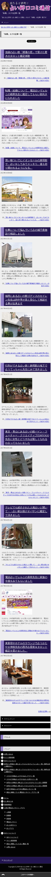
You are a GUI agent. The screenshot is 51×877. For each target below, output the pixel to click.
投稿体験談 (8, 804)
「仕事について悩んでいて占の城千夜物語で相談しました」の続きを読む (26, 284)
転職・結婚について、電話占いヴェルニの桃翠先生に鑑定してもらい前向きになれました (26, 94)
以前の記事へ (43, 711)
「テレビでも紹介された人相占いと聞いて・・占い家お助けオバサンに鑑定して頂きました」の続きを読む (26, 566)
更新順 (8, 819)
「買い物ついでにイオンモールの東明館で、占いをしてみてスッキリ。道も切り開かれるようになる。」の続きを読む (26, 218)
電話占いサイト (11, 822)
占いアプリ (10, 828)
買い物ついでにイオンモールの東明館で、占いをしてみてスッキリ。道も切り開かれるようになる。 (26, 164)
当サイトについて (10, 761)
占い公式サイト (11, 825)
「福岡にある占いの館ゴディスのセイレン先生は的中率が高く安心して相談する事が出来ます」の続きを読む (26, 354)
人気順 (8, 812)
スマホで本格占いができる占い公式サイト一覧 (22, 779)
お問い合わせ (8, 754)
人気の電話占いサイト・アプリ (14, 808)
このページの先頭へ (27, 874)
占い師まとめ (8, 801)
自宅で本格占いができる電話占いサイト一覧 (21, 789)
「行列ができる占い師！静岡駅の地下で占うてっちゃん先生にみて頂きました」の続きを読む (26, 420)
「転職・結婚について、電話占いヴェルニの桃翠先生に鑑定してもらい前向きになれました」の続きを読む (26, 149)
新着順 (8, 815)
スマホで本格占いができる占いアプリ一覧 (20, 776)
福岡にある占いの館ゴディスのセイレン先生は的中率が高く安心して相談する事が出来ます (26, 300)
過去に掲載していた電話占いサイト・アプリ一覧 (22, 792)
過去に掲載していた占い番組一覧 (17, 844)
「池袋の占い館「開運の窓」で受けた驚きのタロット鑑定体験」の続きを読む (27, 79)
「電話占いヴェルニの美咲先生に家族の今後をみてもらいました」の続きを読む (26, 632)
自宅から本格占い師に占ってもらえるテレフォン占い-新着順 (26, 782)
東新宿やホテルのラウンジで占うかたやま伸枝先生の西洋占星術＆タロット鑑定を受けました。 (26, 647)
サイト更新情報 (9, 757)
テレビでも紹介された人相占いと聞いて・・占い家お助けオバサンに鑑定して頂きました (26, 511)
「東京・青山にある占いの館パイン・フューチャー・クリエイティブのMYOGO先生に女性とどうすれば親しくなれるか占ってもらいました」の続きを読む (26, 495)
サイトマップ (7, 860)
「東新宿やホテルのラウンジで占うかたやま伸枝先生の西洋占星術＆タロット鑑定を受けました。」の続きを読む (26, 701)
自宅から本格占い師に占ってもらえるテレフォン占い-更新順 (26, 786)
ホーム (6, 798)
